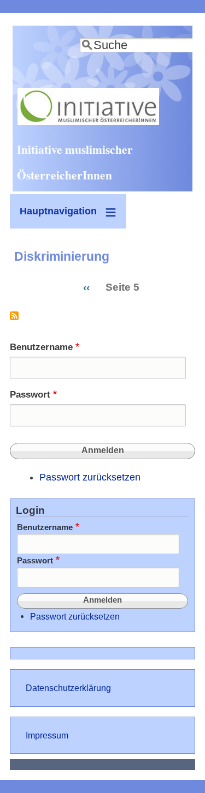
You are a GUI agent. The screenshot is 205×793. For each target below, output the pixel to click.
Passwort (30, 394)
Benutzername (41, 347)
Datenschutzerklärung (68, 688)
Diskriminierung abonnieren (14, 319)
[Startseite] (88, 121)
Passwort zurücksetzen (89, 477)
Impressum (47, 735)
